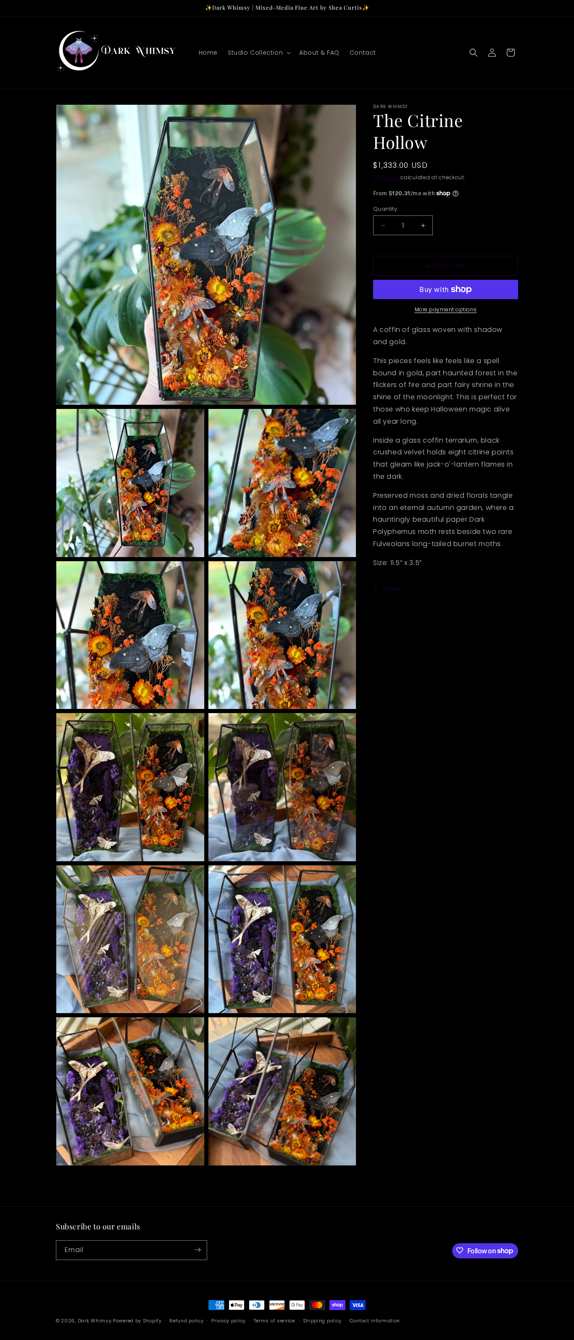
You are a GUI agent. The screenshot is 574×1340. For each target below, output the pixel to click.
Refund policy (186, 1320)
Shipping (386, 177)
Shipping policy (322, 1320)
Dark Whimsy (95, 1320)
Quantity (385, 209)
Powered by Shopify (137, 1320)
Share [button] (391, 588)
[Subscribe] (197, 1250)
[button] (258, 52)
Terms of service (274, 1320)
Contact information (375, 1320)
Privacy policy (228, 1320)
